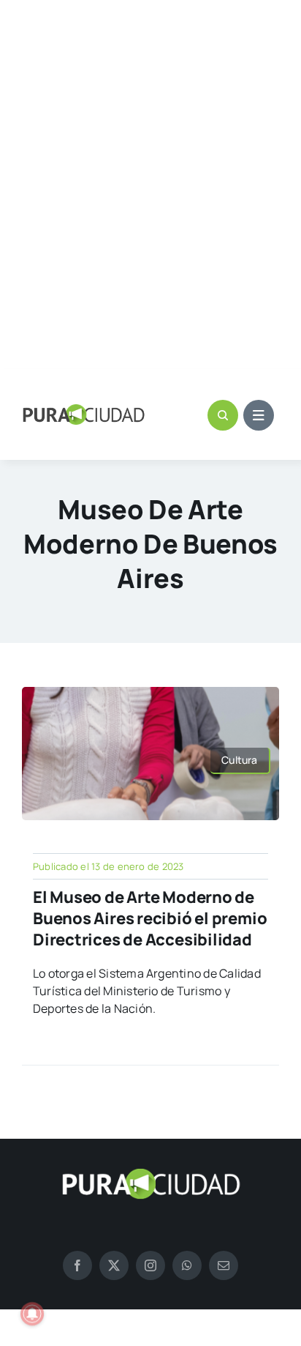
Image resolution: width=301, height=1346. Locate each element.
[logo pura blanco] (150, 1174)
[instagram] (150, 1265)
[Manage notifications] (32, 1313)
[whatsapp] (187, 1265)
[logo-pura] (83, 410)
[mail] (223, 1265)
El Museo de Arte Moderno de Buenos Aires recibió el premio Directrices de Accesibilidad (150, 918)
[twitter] (114, 1265)
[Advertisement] (150, 186)
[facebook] (77, 1265)
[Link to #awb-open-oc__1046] (222, 415)
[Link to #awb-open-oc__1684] (258, 415)
